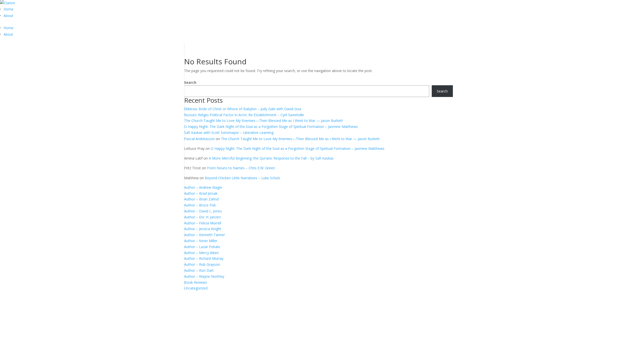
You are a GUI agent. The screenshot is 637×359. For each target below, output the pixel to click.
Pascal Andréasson (199, 138)
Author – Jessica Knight (202, 228)
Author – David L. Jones (203, 211)
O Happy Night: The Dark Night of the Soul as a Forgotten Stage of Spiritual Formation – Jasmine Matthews (271, 126)
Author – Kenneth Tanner (204, 234)
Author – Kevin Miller (200, 240)
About (8, 15)
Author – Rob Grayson (202, 264)
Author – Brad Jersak (200, 193)
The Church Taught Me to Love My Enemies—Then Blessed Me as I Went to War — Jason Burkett (263, 120)
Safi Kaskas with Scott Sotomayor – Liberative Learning (228, 132)
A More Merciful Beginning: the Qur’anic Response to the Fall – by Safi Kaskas (271, 158)
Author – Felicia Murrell (202, 223)
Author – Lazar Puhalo (202, 246)
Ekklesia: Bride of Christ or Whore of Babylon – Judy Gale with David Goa (242, 108)
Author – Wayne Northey (204, 276)
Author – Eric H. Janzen (202, 217)
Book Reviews (195, 282)
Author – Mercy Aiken (201, 252)
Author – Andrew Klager (203, 187)
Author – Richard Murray (203, 258)
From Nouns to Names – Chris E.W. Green (241, 168)
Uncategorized (196, 288)
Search (190, 82)
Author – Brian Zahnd (201, 199)
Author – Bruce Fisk (200, 205)
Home (8, 9)
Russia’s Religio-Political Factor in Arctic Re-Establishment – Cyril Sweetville (244, 114)
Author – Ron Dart (199, 270)
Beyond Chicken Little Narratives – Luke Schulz (242, 178)
